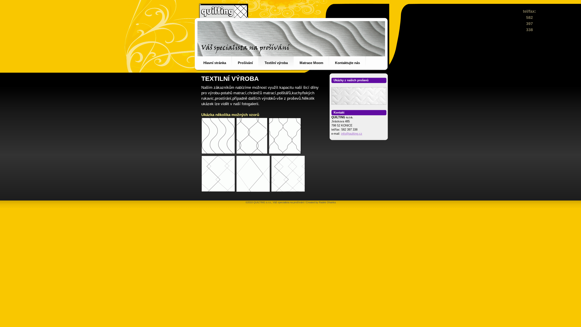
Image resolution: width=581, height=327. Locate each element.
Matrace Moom (311, 63)
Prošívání (245, 63)
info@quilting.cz (351, 133)
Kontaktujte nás (347, 63)
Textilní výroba (276, 63)
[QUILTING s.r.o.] (218, 153)
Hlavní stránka (214, 63)
